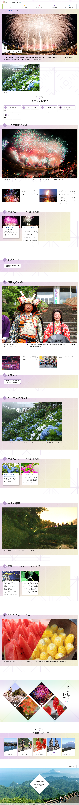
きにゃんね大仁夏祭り (9, 227)
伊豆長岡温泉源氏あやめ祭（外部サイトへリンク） (12, 381)
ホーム (5, 10)
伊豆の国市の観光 (11, 10)
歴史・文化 (54, 7)
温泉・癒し (10, 7)
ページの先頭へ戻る (71, 766)
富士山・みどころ (69, 7)
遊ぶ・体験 (24, 7)
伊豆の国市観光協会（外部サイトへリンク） (13, 266)
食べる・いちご (39, 7)
